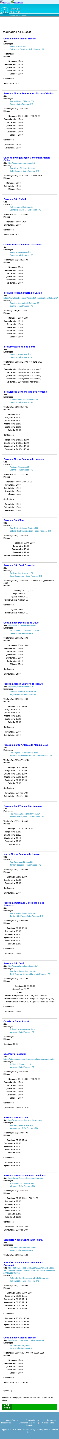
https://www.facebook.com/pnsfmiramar (26, 1178)
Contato (29, 1425)
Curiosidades (48, 1423)
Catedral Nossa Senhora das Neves (22, 244)
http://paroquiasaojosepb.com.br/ (22, 966)
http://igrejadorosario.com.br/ (21, 686)
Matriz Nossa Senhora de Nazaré (21, 854)
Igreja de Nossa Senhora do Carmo (22, 292)
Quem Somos (12, 1420)
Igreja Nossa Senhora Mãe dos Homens (25, 391)
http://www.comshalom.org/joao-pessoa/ (26, 1340)
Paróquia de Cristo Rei (15, 1117)
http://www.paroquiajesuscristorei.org (25, 1120)
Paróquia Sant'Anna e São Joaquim (22, 806)
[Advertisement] (21, 23)
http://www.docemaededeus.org (22, 625)
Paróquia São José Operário (18, 565)
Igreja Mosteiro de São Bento (19, 346)
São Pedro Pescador (14, 1054)
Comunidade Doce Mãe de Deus (21, 622)
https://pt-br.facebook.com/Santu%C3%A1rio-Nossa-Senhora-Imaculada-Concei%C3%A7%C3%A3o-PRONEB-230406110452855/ (29, 1270)
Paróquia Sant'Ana (13, 520)
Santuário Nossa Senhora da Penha (22, 1239)
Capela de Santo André (16, 1021)
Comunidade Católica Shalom (19, 38)
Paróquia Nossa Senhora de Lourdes (23, 459)
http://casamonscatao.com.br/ (21, 163)
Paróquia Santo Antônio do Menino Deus (25, 745)
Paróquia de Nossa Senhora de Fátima (24, 1175)
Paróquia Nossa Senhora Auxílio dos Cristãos (28, 93)
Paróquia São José (13, 963)
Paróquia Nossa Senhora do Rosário (23, 683)
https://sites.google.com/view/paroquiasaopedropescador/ (29, 1059)
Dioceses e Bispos (27, 1423)
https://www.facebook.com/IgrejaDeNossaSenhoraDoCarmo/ (30, 298)
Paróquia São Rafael (14, 199)
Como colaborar (32, 1420)
